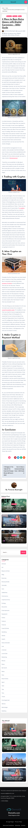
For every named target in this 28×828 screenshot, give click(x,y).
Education (4, 607)
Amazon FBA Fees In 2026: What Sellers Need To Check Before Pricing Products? (14, 539)
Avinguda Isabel (9, 509)
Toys (3, 693)
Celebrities (4, 592)
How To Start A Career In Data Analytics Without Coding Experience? (14, 524)
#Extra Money (11, 35)
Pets (3, 675)
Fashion (4, 621)
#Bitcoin (5, 33)
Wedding (4, 711)
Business (9, 16)
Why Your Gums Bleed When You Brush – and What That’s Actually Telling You (14, 735)
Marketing (4, 657)
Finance (15, 16)
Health (3, 639)
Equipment (4, 614)
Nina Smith (8, 525)
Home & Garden (6, 642)
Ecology (4, 603)
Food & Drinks (5, 628)
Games (3, 635)
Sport (3, 682)
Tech (3, 685)
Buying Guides (5, 581)
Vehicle (3, 703)
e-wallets (21, 208)
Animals (4, 563)
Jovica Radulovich (10, 540)
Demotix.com (14, 813)
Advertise (17, 825)
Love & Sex (4, 653)
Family (3, 617)
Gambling (4, 632)
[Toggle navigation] (2, 2)
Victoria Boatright (10, 31)
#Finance (17, 35)
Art (2, 567)
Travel (3, 696)
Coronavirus (5, 596)
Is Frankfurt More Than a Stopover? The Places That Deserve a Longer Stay (14, 764)
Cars (3, 589)
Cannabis (4, 585)
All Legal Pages (10, 821)
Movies (3, 660)
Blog (3, 574)
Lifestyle (4, 650)
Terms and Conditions (8, 825)
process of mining (7, 283)
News (19, 16)
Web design (5, 707)
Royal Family (5, 678)
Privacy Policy (18, 821)
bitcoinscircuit (14, 158)
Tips (3, 689)
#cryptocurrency (12, 33)
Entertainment (5, 610)
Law (3, 646)
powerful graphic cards (8, 310)
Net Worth (4, 668)
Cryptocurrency (6, 599)
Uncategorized (6, 700)
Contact (23, 825)
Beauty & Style (6, 571)
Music (3, 664)
